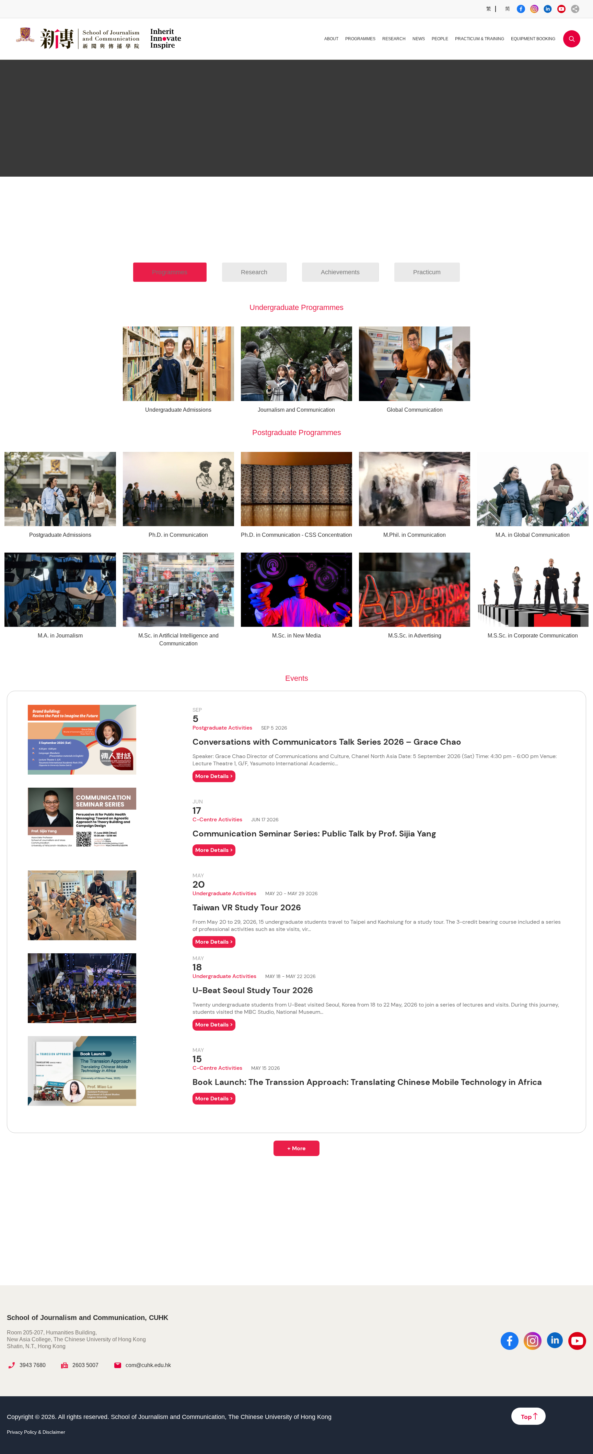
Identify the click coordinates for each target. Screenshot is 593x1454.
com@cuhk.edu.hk (148, 1365)
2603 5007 (85, 1365)
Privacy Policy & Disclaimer (36, 1432)
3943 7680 (33, 1365)
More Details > (214, 776)
